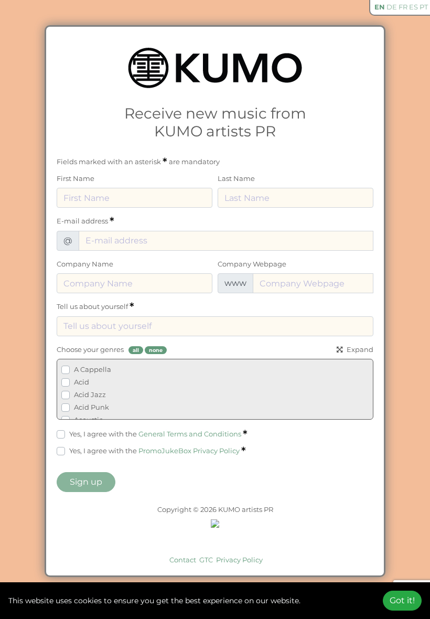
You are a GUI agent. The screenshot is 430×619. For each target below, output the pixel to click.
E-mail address (83, 221)
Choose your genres (90, 349)
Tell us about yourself (93, 306)
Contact (182, 560)
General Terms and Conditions (189, 434)
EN (379, 7)
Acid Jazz (90, 394)
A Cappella (92, 369)
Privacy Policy (239, 560)
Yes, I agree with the (155, 434)
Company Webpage (252, 264)
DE (391, 7)
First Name (75, 178)
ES (413, 7)
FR (403, 7)
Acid (81, 382)
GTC (206, 560)
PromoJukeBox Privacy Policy (189, 450)
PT (424, 7)
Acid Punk (91, 407)
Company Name (85, 264)
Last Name (236, 178)
